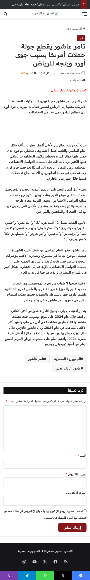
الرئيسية (77, 28)
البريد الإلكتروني (76, 474)
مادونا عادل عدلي (68, 368)
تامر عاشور (36, 359)
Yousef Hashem (70, 73)
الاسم (82, 455)
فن (67, 28)
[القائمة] (84, 15)
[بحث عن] (5, 15)
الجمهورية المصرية (67, 359)
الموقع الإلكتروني (76, 492)
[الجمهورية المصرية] (45, 13)
